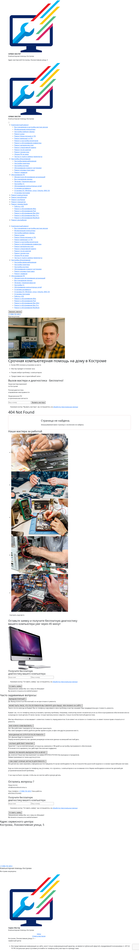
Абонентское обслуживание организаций (29, 177)
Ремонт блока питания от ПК (25, 136)
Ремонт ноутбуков (18, 200)
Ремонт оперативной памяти (25, 147)
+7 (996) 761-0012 (14, 314)
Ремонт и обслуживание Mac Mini (26, 213)
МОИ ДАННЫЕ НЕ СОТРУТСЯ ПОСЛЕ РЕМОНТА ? (26, 735)
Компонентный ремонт (20, 125)
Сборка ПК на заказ (21, 154)
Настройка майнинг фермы (24, 132)
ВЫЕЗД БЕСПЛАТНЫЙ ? (17, 699)
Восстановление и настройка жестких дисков (31, 127)
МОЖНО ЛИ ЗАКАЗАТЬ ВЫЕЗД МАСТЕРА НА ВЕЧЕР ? (28, 752)
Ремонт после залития (22, 150)
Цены (39, 934)
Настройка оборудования (20, 159)
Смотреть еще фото (16, 615)
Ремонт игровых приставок (24, 170)
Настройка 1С (19, 184)
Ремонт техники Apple (19, 204)
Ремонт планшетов (18, 202)
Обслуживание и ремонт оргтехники (28, 168)
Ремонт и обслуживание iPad (25, 211)
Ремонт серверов (20, 172)
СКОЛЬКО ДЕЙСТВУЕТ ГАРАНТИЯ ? (21, 743)
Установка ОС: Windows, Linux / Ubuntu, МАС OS (32, 191)
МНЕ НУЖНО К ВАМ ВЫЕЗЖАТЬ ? (21, 726)
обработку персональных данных (65, 407)
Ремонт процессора (21, 152)
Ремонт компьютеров (19, 195)
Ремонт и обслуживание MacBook (26, 218)
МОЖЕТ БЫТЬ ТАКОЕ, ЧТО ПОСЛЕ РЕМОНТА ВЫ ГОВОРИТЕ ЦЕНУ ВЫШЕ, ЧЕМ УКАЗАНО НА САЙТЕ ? (45, 705)
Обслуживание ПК (18, 175)
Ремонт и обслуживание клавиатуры (27, 143)
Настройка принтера (22, 163)
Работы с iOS (19, 206)
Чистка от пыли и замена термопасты (28, 157)
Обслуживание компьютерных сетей (28, 186)
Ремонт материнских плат (24, 145)
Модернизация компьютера (24, 129)
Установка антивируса (22, 188)
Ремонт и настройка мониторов (26, 141)
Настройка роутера (21, 166)
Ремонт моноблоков (18, 197)
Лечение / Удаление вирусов (24, 181)
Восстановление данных (23, 179)
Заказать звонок (15, 312)
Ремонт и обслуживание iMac (25, 209)
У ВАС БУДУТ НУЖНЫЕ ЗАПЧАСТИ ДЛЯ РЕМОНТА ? (27, 761)
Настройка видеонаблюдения (25, 161)
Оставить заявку (15, 686)
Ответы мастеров (38, 936)
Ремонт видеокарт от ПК (23, 138)
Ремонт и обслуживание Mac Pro (26, 215)
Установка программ (22, 193)
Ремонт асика (19, 134)
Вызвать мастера (38, 402)
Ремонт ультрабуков (18, 220)
